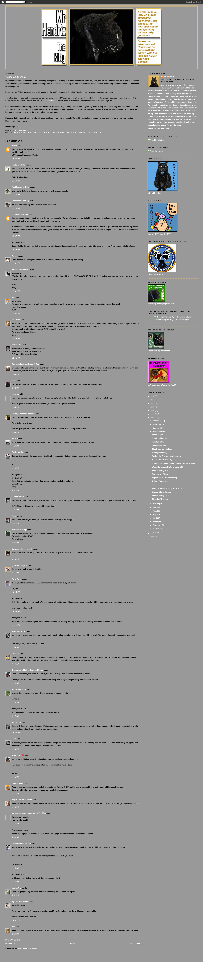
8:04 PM (16, 543)
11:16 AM (16, 194)
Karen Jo (15, 653)
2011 (153, 407)
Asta (13, 297)
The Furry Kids (18, 452)
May (155, 514)
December (157, 421)
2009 (153, 414)
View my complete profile (160, 129)
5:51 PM (16, 490)
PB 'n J (15, 439)
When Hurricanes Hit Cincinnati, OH (167, 467)
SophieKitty (17, 888)
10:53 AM (16, 159)
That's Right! (157, 435)
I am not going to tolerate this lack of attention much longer (42, 132)
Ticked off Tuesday (160, 499)
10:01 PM (16, 920)
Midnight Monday (159, 438)
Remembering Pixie (160, 470)
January (156, 529)
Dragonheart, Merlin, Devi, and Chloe (27, 670)
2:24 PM (16, 934)
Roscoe (155, 485)
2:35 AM (16, 647)
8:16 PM (16, 559)
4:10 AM (16, 683)
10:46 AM (16, 733)
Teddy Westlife (18, 497)
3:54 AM (16, 664)
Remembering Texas (160, 496)
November (157, 424)
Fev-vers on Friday (160, 474)
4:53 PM (16, 882)
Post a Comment (12, 940)
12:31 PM (16, 263)
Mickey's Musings (19, 530)
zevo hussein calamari (21, 843)
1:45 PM (16, 374)
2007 (153, 533)
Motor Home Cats (19, 631)
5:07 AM (16, 716)
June (155, 511)
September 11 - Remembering (164, 478)
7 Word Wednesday (160, 481)
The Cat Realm (18, 783)
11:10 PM (16, 625)
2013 (153, 400)
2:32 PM (16, 388)
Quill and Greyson (19, 565)
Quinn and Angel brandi (22, 549)
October (156, 428)
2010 (153, 411)
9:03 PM (16, 807)
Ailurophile (16, 722)
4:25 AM (16, 703)
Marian (14, 146)
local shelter (48, 101)
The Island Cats (18, 165)
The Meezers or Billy (20, 187)
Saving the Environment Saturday (166, 456)
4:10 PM (16, 446)
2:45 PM (16, 407)
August (156, 504)
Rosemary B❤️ (18, 755)
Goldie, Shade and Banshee (23, 414)
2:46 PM (16, 432)
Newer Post (10, 944)
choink (14, 739)
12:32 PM (16, 313)
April (155, 518)
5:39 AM (16, 837)
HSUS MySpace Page (165, 319)
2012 (153, 403)
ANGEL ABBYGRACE (21, 269)
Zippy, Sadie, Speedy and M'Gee (25, 364)
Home (72, 944)
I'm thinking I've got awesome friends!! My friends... (174, 463)
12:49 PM (16, 338)
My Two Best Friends (20, 902)
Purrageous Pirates (20, 214)
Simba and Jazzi (19, 689)
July (155, 507)
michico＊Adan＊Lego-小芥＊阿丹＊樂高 (29, 813)
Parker (14, 256)
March (155, 522)
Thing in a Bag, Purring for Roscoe (167, 488)
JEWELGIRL (17, 345)
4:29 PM (16, 468)
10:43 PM (16, 611)
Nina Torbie (16, 320)
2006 (153, 537)
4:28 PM (16, 749)
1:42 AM (16, 824)
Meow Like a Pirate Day (162, 460)
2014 (153, 396)
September (157, 431)
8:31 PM (16, 794)
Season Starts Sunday (161, 492)
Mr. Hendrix (169, 76)
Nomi (14, 381)
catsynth (15, 394)
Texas (14, 516)
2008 (153, 418)
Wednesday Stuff (159, 445)
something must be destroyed (87, 132)
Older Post (135, 944)
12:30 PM (16, 250)
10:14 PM (16, 592)
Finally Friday (158, 442)
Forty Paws (16, 579)
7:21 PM (16, 510)
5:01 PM (16, 777)
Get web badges (182, 319)
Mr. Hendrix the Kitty (101, 11)
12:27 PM (16, 236)
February (157, 525)
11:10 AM (16, 181)
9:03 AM (16, 868)
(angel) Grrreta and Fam (22, 800)
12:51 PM (16, 358)
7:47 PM (16, 523)
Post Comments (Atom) (27, 949)
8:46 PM (16, 573)
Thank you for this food (162, 449)
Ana (13, 927)
